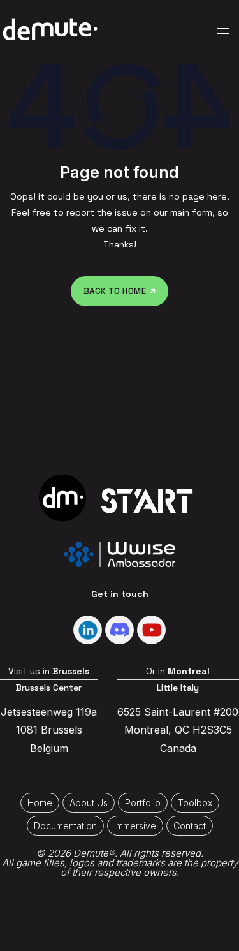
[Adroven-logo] (49, 29)
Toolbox (195, 802)
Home (39, 802)
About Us (88, 802)
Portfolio (143, 802)
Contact (189, 825)
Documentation (65, 825)
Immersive (135, 825)
